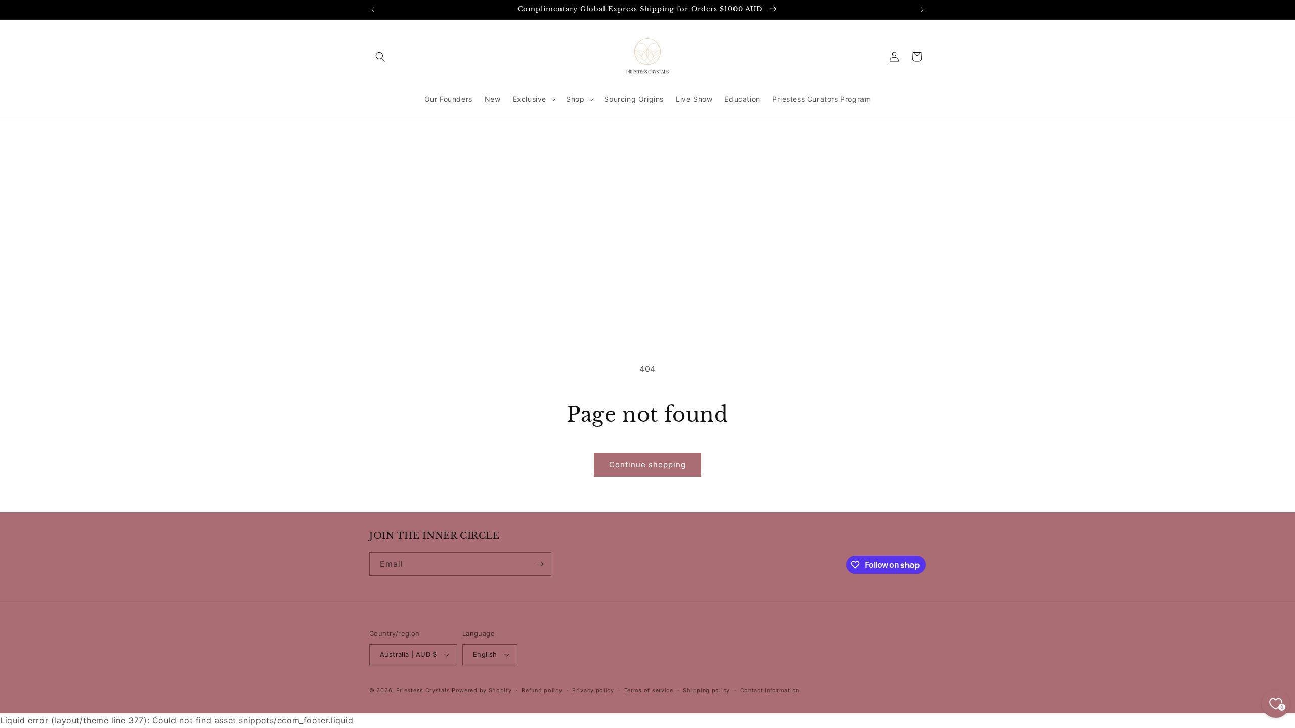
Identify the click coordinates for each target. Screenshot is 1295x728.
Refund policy (542, 690)
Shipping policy (706, 690)
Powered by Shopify (482, 690)
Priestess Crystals (423, 690)
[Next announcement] (922, 9)
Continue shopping (647, 464)
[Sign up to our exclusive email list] (540, 564)
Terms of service (648, 690)
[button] (380, 57)
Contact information (769, 690)
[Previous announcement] (373, 9)
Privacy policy (593, 690)
